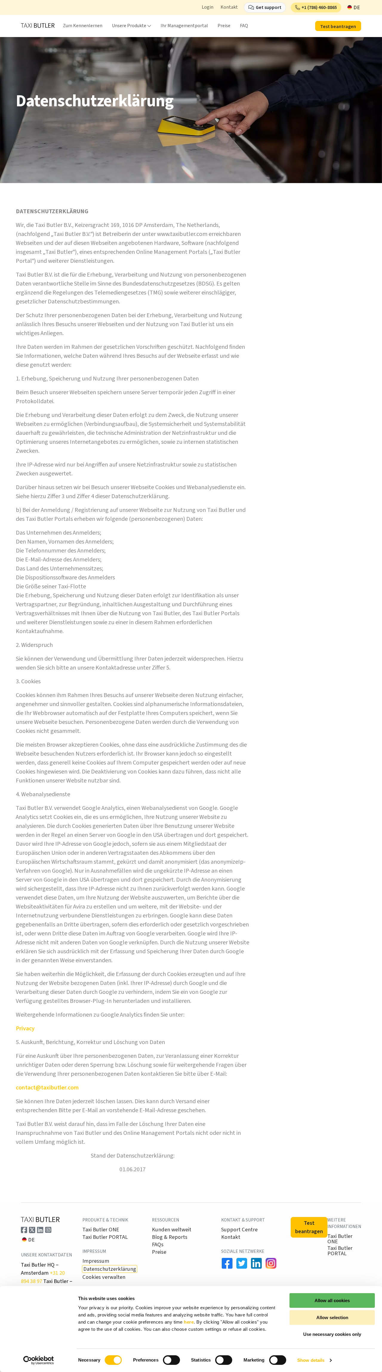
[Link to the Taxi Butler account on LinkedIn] (40, 1230)
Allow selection (332, 1317)
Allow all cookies (332, 1300)
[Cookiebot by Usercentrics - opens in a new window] (39, 1360)
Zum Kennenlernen (82, 25)
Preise (224, 25)
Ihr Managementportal (184, 25)
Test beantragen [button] (338, 26)
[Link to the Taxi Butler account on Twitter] (32, 1230)
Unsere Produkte (129, 25)
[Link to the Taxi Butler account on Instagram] (48, 1230)
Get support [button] (268, 7)
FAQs (158, 1244)
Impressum (95, 1261)
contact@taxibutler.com (47, 1088)
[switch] (171, 1360)
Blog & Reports (169, 1237)
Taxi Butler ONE (100, 1229)
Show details (310, 1360)
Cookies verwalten (103, 1277)
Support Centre (239, 1229)
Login (207, 7)
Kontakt (229, 7)
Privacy (25, 1028)
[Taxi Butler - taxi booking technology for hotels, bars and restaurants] (38, 25)
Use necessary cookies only (332, 1334)
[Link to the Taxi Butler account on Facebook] (24, 1230)
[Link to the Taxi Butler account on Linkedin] (256, 1263)
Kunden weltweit (171, 1229)
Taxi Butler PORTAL (105, 1237)
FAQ (244, 25)
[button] (316, 7)
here (189, 1322)
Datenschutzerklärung (109, 1269)
